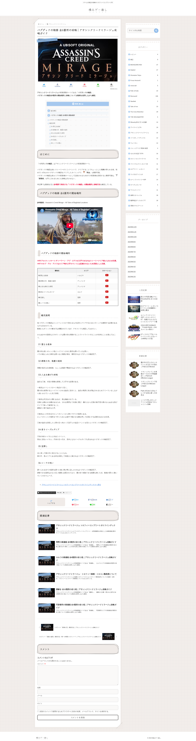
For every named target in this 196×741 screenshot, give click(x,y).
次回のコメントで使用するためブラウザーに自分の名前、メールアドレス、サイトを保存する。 (75, 711)
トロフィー (68, 492)
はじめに (53, 110)
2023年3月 (132, 272)
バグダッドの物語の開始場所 (58, 120)
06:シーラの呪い (56, 143)
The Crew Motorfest (144, 112)
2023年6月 (132, 257)
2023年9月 (132, 242)
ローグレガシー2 (144, 185)
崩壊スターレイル (144, 195)
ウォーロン (144, 143)
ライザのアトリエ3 (144, 174)
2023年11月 (132, 232)
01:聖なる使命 (55, 126)
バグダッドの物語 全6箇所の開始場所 (63, 115)
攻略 (60, 492)
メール (39, 695)
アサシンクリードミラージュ (47, 492)
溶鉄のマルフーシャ (144, 205)
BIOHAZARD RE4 (144, 65)
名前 (39, 687)
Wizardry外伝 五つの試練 (144, 122)
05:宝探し (54, 140)
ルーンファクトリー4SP (144, 179)
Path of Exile (144, 91)
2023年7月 (132, 252)
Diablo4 (144, 70)
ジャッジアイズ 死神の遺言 (144, 148)
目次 (76, 104)
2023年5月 (132, 262)
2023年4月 (132, 267)
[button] (111, 85)
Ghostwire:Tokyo (144, 75)
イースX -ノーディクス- (144, 138)
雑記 (144, 59)
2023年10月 (132, 237)
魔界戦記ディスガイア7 (144, 200)
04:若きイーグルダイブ (58, 136)
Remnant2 (144, 96)
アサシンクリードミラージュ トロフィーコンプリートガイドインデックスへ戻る (71, 485)
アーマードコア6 (144, 127)
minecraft (144, 85)
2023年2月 (132, 277)
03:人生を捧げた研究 (58, 133)
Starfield (144, 101)
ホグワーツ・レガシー (144, 169)
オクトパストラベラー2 (144, 159)
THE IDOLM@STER (144, 117)
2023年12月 (132, 227)
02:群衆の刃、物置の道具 (59, 130)
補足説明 (52, 123)
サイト (39, 703)
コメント (41, 664)
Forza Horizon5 (144, 80)
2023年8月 (132, 247)
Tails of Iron (144, 106)
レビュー (144, 54)
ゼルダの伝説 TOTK (144, 153)
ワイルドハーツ (144, 190)
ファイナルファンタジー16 (144, 164)
